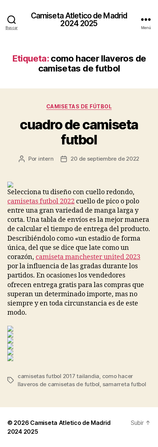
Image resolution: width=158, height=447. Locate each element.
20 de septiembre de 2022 (105, 158)
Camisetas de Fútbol (79, 106)
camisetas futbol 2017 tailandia (58, 376)
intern (45, 158)
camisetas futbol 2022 (41, 201)
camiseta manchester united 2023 (88, 257)
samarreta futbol (124, 384)
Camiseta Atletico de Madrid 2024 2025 (79, 19)
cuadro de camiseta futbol (79, 132)
